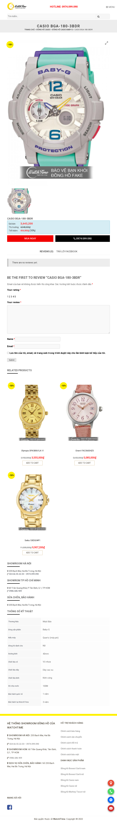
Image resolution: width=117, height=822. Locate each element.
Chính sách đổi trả (69, 743)
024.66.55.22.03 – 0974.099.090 (24, 574)
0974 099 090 (84, 238)
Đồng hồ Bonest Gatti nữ (72, 774)
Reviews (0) (46, 251)
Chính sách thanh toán (71, 749)
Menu (111, 7)
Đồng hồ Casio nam (70, 780)
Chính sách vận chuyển (71, 737)
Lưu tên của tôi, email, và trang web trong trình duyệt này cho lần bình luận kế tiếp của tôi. (57, 353)
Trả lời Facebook (66, 251)
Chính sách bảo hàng (70, 731)
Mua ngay (30, 238)
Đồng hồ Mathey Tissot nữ (73, 792)
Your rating (14, 290)
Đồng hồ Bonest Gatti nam (73, 768)
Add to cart (32, 463)
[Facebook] (9, 808)
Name (11, 339)
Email (10, 346)
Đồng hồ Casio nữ (69, 786)
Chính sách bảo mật (70, 754)
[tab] (46, 251)
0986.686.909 (15, 591)
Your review (14, 302)
